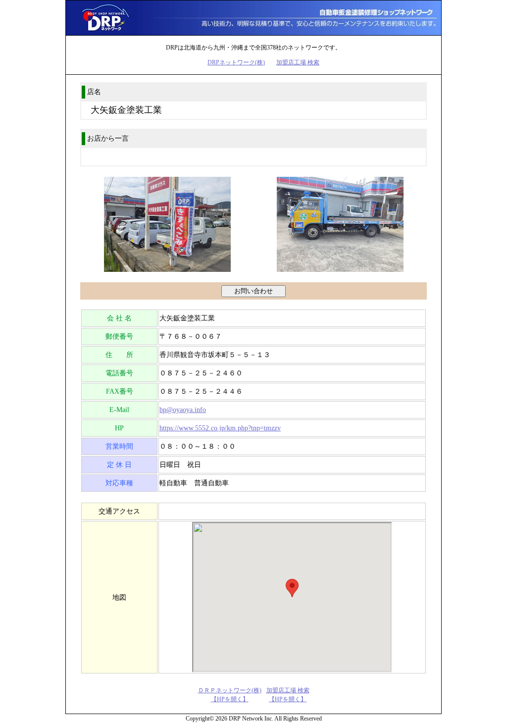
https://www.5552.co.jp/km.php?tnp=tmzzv (220, 428)
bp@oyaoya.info (182, 409)
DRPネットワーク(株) (236, 62)
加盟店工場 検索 (297, 62)
